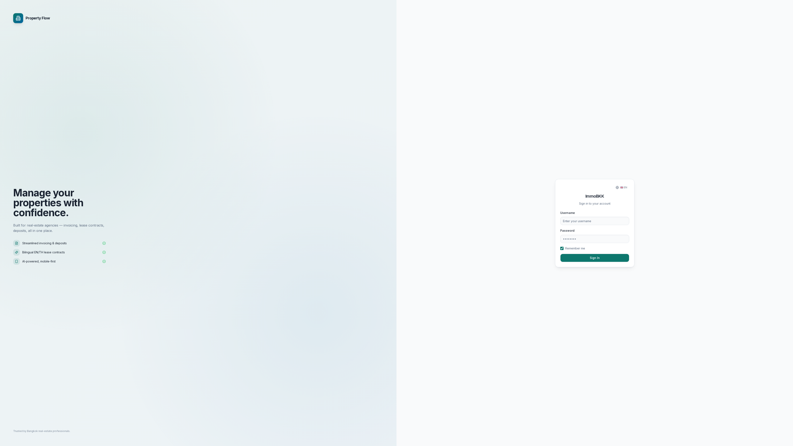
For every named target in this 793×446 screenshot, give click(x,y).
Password (567, 230)
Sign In (595, 258)
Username (567, 213)
